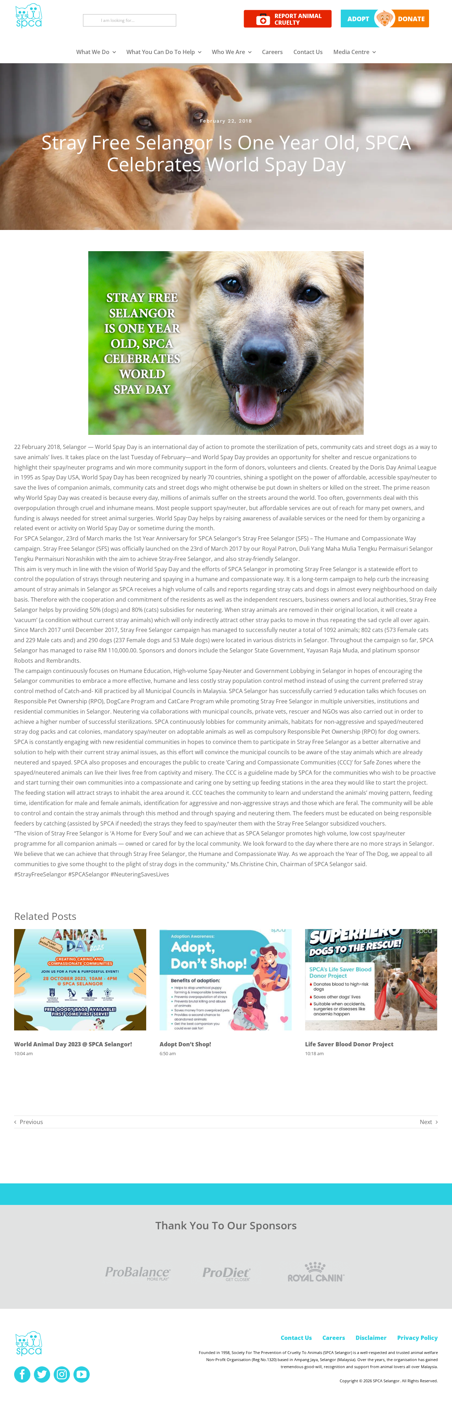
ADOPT (358, 18)
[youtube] (81, 1374)
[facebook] (22, 1374)
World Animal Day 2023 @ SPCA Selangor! (73, 1044)
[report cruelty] (288, 13)
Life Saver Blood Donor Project (349, 1044)
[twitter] (42, 1374)
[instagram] (62, 1374)
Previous (31, 1122)
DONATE (411, 18)
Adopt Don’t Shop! (185, 1044)
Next (426, 1122)
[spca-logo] (28, 1333)
